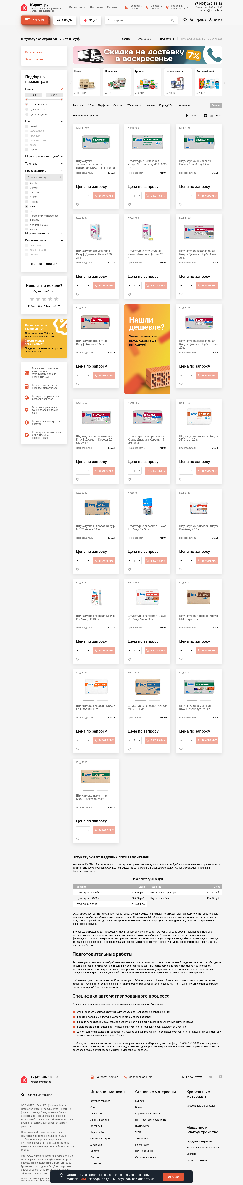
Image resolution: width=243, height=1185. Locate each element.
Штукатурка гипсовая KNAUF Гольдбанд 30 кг (95, 707)
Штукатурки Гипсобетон (89, 892)
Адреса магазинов (39, 1095)
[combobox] (86, 115)
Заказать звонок (140, 1077)
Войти (218, 20)
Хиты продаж (34, 59)
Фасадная (78, 105)
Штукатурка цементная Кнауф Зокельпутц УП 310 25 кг (147, 164)
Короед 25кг (166, 105)
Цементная (184, 105)
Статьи (94, 1157)
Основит (118, 105)
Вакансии (96, 1126)
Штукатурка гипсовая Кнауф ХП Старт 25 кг (198, 437)
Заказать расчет (107, 1077)
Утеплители (142, 1138)
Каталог (39, 19)
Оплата (112, 7)
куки (82, 1179)
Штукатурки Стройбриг (163, 892)
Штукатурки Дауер (86, 903)
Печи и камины (144, 1151)
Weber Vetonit (135, 105)
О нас (93, 1107)
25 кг (91, 105)
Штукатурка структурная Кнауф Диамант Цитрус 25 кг (145, 254)
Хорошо (173, 1176)
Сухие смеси (142, 1126)
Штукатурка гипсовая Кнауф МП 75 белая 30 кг (95, 527)
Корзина (200, 20)
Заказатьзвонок (156, 7)
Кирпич (139, 1101)
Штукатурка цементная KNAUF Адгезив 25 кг (92, 797)
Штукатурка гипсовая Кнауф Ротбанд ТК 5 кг (147, 527)
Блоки (138, 1107)
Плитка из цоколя (196, 1160)
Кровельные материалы (200, 1105)
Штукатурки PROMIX (87, 898)
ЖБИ (138, 1132)
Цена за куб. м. (38, 114)
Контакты (96, 1163)
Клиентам (75, 7)
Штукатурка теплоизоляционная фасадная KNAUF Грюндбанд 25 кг (95, 164)
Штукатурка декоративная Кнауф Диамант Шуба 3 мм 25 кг (197, 254)
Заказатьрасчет (136, 7)
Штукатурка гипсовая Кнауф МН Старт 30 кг (198, 617)
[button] (224, 82)
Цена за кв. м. (38, 109)
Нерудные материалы (199, 1141)
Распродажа (33, 52)
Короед (151, 105)
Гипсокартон (142, 1144)
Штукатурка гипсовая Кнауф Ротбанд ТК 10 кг (95, 617)
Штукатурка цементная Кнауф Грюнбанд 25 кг (195, 162)
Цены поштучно (39, 104)
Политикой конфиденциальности (40, 1135)
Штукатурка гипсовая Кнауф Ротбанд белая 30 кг (147, 617)
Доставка (96, 7)
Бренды (67, 20)
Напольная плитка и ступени (203, 1147)
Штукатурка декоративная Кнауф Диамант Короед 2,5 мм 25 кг (94, 439)
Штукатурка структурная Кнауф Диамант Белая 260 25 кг (94, 254)
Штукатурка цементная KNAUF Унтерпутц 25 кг (195, 707)
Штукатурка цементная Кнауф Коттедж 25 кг (92, 342)
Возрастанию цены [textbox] (84, 115)
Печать (194, 115)
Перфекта (104, 105)
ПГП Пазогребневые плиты (151, 1119)
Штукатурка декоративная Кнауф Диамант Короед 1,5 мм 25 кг (146, 439)
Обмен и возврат (100, 1138)
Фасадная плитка (145, 1157)
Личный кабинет (100, 1119)
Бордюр (191, 1153)
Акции (93, 20)
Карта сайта (97, 1132)
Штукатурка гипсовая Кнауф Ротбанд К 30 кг (198, 527)
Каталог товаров (100, 1101)
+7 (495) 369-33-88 (208, 3)
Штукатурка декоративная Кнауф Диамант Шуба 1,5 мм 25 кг (198, 344)
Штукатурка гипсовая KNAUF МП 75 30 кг (147, 707)
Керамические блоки (147, 1113)
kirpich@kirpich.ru (211, 10)
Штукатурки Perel (160, 898)
